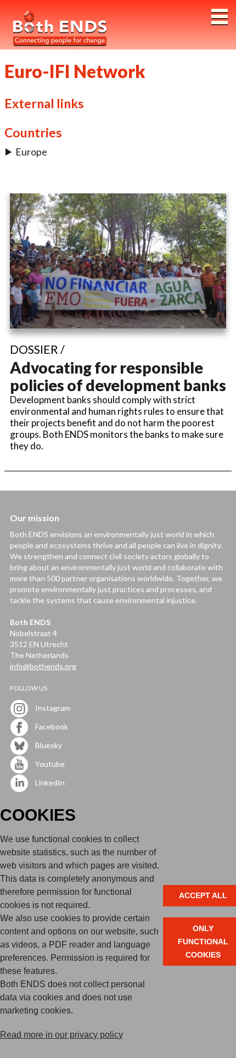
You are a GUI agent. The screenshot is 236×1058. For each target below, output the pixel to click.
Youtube (49, 764)
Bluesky (47, 745)
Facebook (50, 726)
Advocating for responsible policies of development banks (118, 376)
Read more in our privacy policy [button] (61, 1034)
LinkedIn (49, 782)
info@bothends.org (43, 666)
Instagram (51, 707)
